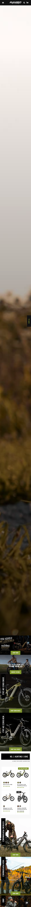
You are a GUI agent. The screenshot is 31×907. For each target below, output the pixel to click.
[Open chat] (27, 903)
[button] (3, 2)
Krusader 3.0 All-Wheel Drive (22, 785)
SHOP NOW (15, 653)
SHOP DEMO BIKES (15, 710)
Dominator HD (7, 784)
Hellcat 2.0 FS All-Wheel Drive (22, 809)
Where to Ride (15, 672)
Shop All (29, 320)
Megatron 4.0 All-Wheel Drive (8, 809)
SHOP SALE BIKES (15, 749)
